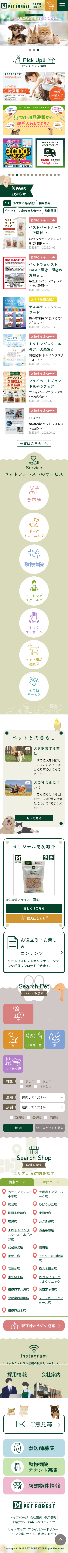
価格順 (36, 1117)
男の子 (29, 1081)
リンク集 (18, 1533)
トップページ (19, 1517)
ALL (7, 203)
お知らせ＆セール (30, 210)
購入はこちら (36, 918)
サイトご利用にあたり (41, 1533)
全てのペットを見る (49, 1127)
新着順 (19, 1117)
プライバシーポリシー (43, 1529)
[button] (30, 50)
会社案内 (36, 1517)
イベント (10, 210)
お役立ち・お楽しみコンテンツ (34, 1522)
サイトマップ (17, 1529)
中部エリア (51, 1181)
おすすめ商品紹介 (24, 203)
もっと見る (34, 818)
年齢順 (53, 1117)
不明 (28, 1086)
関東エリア (17, 1181)
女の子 (46, 1081)
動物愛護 (50, 210)
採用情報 (44, 203)
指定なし (45, 1086)
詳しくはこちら (34, 908)
